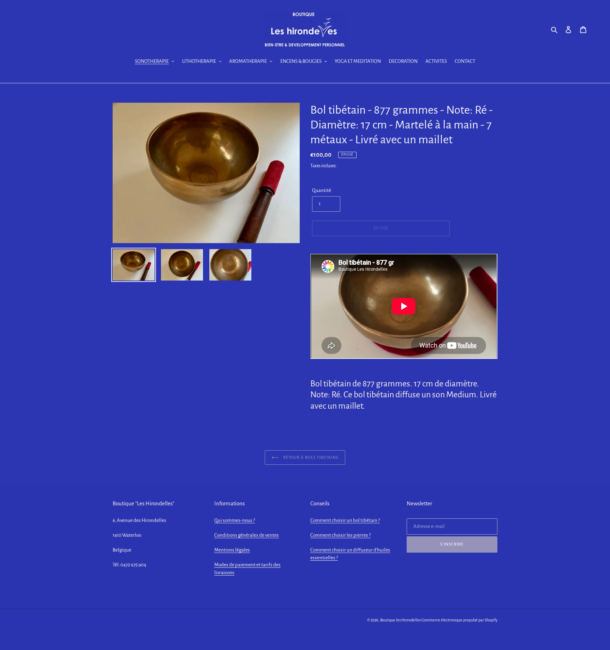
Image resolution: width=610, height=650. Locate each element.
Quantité (321, 190)
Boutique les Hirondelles (400, 620)
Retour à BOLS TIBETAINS (310, 457)
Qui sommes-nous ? (234, 520)
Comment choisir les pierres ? (340, 535)
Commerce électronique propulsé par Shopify (459, 620)
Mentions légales (232, 550)
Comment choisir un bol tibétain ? (345, 520)
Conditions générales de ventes (246, 535)
